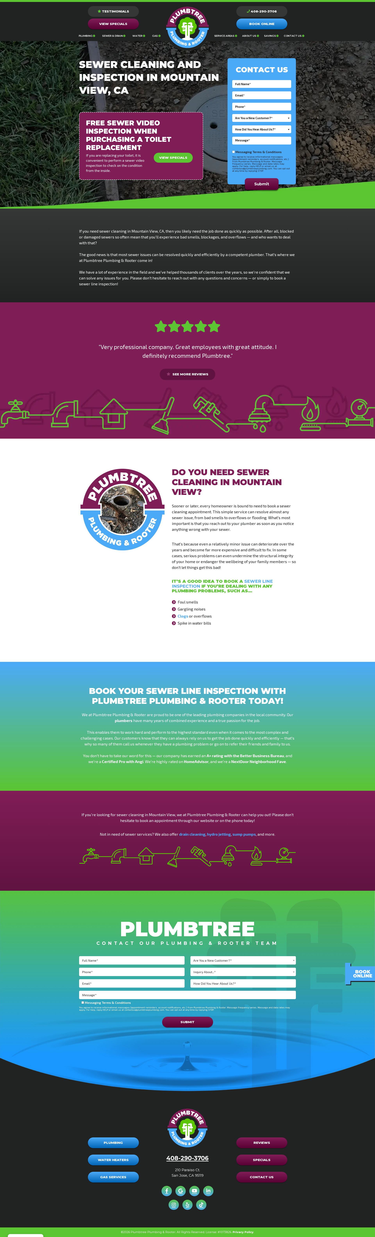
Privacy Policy (243, 1232)
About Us (249, 35)
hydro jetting (219, 834)
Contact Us (293, 35)
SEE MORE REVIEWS (189, 374)
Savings (270, 35)
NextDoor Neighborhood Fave (258, 761)
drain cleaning (192, 834)
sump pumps (244, 834)
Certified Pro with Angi (122, 761)
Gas (155, 35)
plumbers (123, 720)
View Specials (173, 158)
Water (137, 35)
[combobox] (261, 118)
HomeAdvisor (196, 761)
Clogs (183, 616)
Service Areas (224, 35)
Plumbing (85, 35)
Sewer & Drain (112, 35)
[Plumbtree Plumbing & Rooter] (187, 27)
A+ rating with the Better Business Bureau (245, 755)
